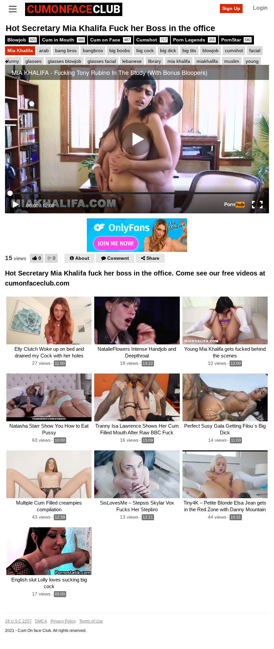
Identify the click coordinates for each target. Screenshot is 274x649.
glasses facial (102, 61)
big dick (168, 50)
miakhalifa (207, 61)
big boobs (119, 50)
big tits (189, 50)
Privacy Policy (63, 621)
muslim (231, 61)
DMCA (41, 621)
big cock (145, 50)
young (252, 61)
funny (13, 61)
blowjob (210, 50)
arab (44, 50)
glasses (33, 61)
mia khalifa (178, 61)
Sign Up (231, 8)
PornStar (236, 39)
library (154, 61)
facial (254, 50)
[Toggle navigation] (15, 8)
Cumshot (151, 39)
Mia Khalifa (20, 50)
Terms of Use (91, 621)
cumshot (234, 50)
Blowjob (21, 39)
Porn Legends (194, 39)
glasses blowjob (64, 61)
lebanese (132, 61)
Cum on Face (110, 39)
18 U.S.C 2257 (18, 621)
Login (260, 8)
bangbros (93, 50)
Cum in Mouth (63, 39)
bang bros (66, 50)
